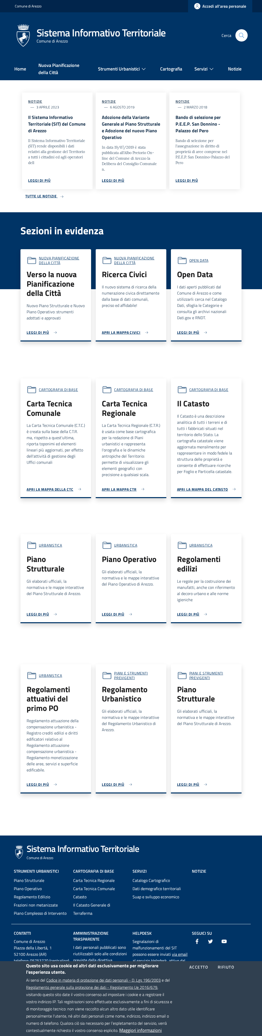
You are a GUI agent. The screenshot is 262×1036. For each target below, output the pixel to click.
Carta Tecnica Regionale (94, 880)
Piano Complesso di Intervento (40, 913)
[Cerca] (241, 35)
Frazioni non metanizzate (36, 905)
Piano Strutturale (29, 880)
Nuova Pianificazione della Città (59, 260)
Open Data (199, 260)
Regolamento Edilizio (32, 897)
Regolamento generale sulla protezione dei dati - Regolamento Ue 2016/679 (91, 987)
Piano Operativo (28, 889)
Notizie (35, 101)
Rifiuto (226, 967)
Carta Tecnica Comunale (94, 889)
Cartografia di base (58, 389)
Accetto (199, 967)
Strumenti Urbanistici (36, 871)
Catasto (79, 897)
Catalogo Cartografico (151, 880)
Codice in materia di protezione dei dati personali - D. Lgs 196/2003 (103, 980)
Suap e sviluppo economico (156, 897)
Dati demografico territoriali (157, 889)
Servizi (140, 871)
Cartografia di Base (93, 871)
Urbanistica (50, 545)
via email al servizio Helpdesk (160, 957)
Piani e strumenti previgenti (131, 675)
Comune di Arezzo (28, 6)
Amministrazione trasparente (90, 936)
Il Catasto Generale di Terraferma (91, 909)
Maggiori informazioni (140, 1030)
